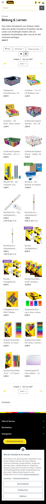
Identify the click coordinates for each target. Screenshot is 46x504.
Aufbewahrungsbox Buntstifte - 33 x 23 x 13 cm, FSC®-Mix (11, 153)
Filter (8, 49)
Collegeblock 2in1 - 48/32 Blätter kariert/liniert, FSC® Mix (11, 311)
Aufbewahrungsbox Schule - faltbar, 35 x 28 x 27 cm (33, 153)
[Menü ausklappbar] (3, 1)
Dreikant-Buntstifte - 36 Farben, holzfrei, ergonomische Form (33, 341)
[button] (36, 2)
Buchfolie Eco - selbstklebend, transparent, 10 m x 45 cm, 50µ (33, 214)
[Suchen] (41, 8)
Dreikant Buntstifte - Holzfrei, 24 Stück (12, 341)
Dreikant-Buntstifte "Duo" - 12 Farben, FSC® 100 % (11, 372)
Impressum (7, 478)
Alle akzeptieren (23, 484)
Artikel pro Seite (33, 49)
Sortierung (18, 49)
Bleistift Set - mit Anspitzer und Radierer (10, 183)
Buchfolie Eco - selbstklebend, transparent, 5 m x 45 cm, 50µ (11, 247)
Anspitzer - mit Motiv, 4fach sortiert (11, 122)
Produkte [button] (6, 402)
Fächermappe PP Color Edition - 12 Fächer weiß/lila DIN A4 (33, 372)
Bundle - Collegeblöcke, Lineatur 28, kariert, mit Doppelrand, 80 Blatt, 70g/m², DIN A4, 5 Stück (11, 280)
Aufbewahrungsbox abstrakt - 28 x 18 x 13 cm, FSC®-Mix (33, 122)
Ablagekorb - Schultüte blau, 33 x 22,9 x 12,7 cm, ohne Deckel (11, 92)
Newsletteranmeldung (15, 441)
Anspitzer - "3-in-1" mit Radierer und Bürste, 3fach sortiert (33, 92)
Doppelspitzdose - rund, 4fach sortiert (33, 310)
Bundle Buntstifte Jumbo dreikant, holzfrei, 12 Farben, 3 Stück (33, 280)
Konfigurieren (23, 490)
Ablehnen (23, 496)
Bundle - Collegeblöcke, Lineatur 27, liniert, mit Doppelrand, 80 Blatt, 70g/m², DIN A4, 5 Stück (33, 247)
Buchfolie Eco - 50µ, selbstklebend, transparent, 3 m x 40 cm (12, 214)
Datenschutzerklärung (31, 474)
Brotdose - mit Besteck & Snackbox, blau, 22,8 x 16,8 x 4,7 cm (33, 183)
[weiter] (41, 64)
